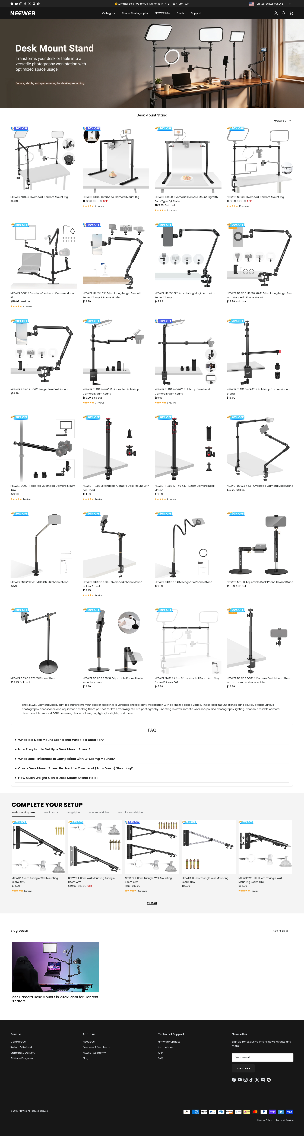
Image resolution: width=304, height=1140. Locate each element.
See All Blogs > (281, 930)
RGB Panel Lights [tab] (99, 812)
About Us (89, 1041)
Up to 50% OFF (145, 3)
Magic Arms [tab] (51, 812)
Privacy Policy (264, 1120)
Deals (180, 13)
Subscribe (243, 1068)
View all (152, 902)
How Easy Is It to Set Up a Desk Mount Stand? (54, 749)
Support (196, 13)
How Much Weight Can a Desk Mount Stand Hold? (58, 778)
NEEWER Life (162, 13)
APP (160, 1053)
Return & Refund (21, 1047)
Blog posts (19, 930)
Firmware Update (169, 1041)
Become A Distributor (96, 1047)
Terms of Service (284, 1120)
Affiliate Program (22, 1058)
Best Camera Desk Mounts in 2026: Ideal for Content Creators (55, 999)
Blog (85, 1058)
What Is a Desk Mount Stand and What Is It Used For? (61, 740)
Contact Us (18, 1041)
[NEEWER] (23, 13)
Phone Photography (135, 13)
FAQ (160, 1058)
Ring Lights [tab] (74, 812)
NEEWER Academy (94, 1053)
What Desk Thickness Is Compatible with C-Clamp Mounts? (66, 759)
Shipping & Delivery (23, 1053)
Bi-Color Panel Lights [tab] (130, 812)
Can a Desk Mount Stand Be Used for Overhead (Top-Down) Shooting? (75, 768)
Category (108, 13)
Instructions (165, 1047)
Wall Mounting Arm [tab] (23, 812)
